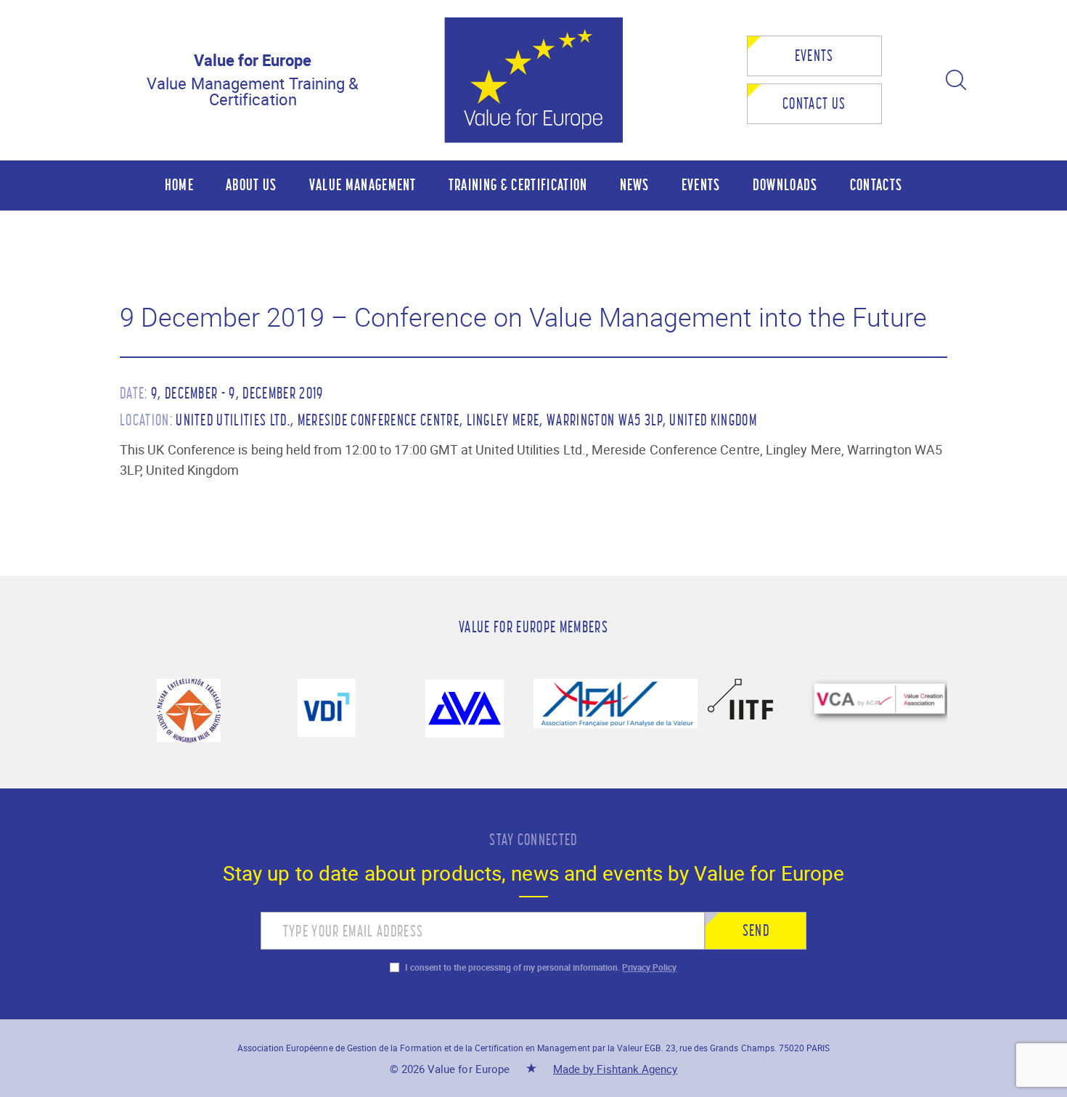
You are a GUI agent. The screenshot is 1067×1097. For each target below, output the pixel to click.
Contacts (876, 185)
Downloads (785, 185)
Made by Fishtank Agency (615, 1068)
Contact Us (814, 103)
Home (179, 185)
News (635, 185)
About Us (251, 185)
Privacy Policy (649, 967)
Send (756, 930)
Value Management (363, 185)
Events (814, 55)
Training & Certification (518, 185)
